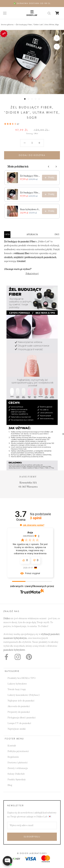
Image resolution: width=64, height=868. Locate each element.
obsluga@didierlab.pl (41, 482)
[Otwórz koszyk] (57, 13)
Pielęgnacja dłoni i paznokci (21, 717)
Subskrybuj (32, 836)
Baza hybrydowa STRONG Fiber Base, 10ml (30, 209)
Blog (10, 785)
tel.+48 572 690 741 (41, 486)
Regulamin (13, 757)
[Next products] (56, 166)
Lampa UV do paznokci (19, 723)
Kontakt (12, 746)
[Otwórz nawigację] (4, 13)
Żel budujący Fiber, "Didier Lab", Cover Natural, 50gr (30, 176)
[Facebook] (6, 657)
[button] (11, 124)
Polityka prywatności (18, 751)
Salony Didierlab (16, 774)
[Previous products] (48, 166)
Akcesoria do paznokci (19, 706)
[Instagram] (18, 657)
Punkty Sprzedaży (17, 779)
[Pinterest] (29, 657)
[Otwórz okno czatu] (7, 861)
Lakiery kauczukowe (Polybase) (24, 695)
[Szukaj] (49, 13)
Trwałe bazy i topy (17, 689)
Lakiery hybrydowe (17, 684)
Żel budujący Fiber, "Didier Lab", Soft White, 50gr (30, 193)
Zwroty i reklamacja (18, 768)
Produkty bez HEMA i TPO (21, 678)
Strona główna (7, 24)
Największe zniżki (17, 729)
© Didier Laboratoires (32, 853)
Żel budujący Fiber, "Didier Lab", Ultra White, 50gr (37, 24)
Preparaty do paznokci (19, 712)
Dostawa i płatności (17, 762)
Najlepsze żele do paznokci (21, 701)
